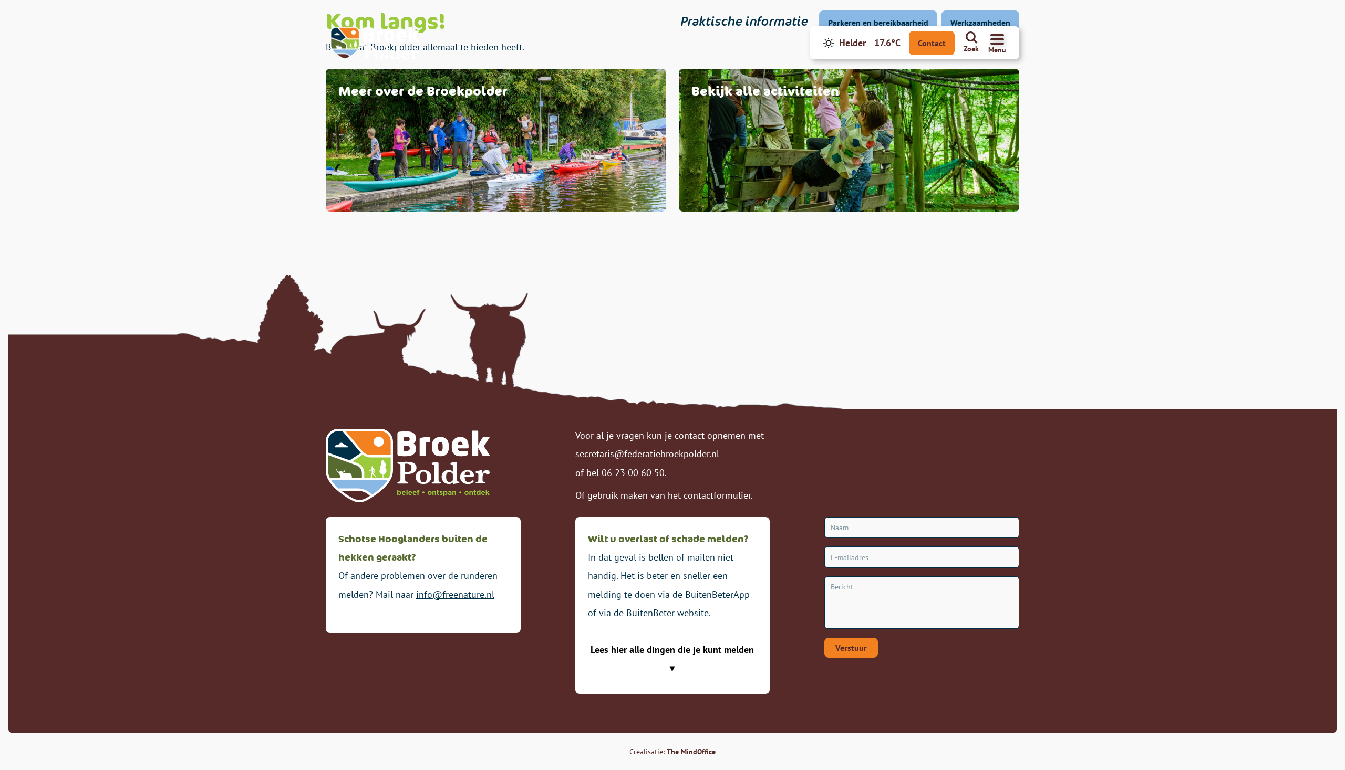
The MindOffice (691, 751)
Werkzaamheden (980, 22)
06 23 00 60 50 (633, 472)
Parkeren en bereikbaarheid (878, 22)
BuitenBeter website (667, 612)
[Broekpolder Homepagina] (375, 43)
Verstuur (851, 647)
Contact (932, 43)
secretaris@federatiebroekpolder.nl (647, 453)
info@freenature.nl (455, 594)
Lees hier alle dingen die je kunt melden (672, 650)
